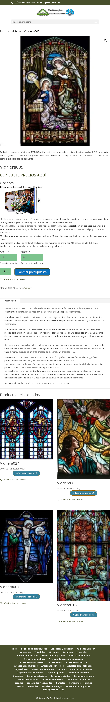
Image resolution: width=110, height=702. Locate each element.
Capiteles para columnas (30, 672)
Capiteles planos (55, 672)
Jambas (88, 683)
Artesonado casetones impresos (66, 659)
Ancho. (25, 251)
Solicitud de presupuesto (34, 648)
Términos (68, 652)
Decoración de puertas (78, 679)
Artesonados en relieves (32, 662)
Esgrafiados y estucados (39, 683)
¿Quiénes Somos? (86, 648)
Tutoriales (39, 652)
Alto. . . (4, 251)
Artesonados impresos (26, 665)
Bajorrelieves (21, 669)
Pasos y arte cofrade (53, 689)
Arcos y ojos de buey (34, 659)
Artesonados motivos (52, 665)
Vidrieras (16, 31)
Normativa (25, 652)
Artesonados (55, 662)
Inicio (3, 31)
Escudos (19, 683)
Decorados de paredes (53, 655)
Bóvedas (62, 669)
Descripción (10, 300)
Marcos (20, 686)
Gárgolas (60, 683)
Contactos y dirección (62, 648)
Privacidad (81, 652)
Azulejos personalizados (80, 665)
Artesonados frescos (76, 662)
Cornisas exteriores (37, 676)
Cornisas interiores (84, 676)
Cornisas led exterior (27, 679)
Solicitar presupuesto (32, 272)
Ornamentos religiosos (78, 686)
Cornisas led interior (52, 679)
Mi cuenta (54, 652)
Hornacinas (75, 683)
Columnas (18, 676)
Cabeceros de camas (81, 669)
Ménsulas (33, 686)
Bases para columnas (43, 669)
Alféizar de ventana (79, 655)
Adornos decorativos (28, 655)
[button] (105, 40)
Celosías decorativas (78, 672)
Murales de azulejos (52, 686)
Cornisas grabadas (60, 676)
